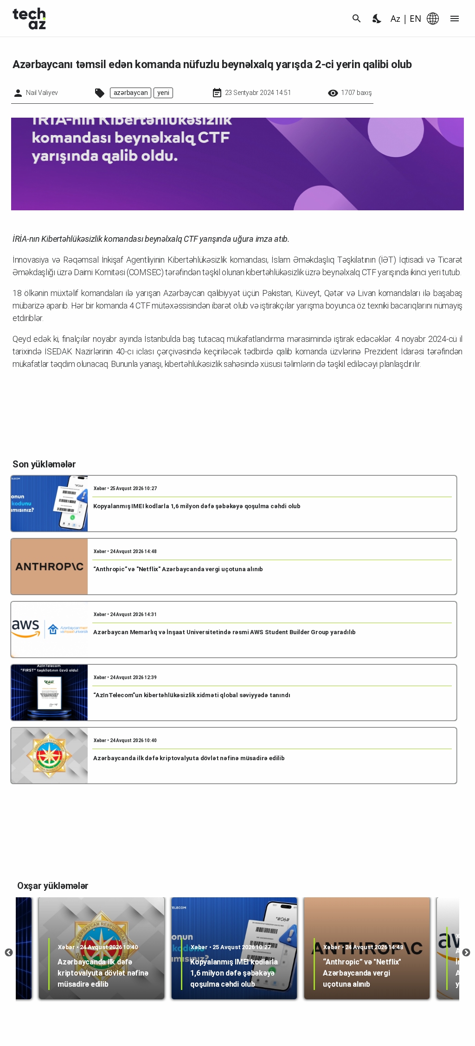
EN (415, 19)
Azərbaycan (131, 92)
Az (395, 19)
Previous (8, 953)
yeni (163, 92)
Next (466, 953)
